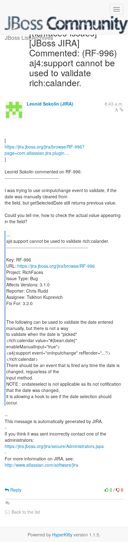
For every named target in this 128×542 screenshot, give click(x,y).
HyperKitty (62, 534)
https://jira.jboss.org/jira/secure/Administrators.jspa (54, 446)
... (8, 234)
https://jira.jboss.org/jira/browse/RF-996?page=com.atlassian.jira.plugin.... (45, 150)
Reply (15, 490)
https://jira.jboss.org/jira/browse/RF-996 (56, 266)
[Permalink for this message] (121, 109)
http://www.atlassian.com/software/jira (41, 465)
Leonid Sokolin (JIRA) (50, 104)
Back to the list (25, 512)
